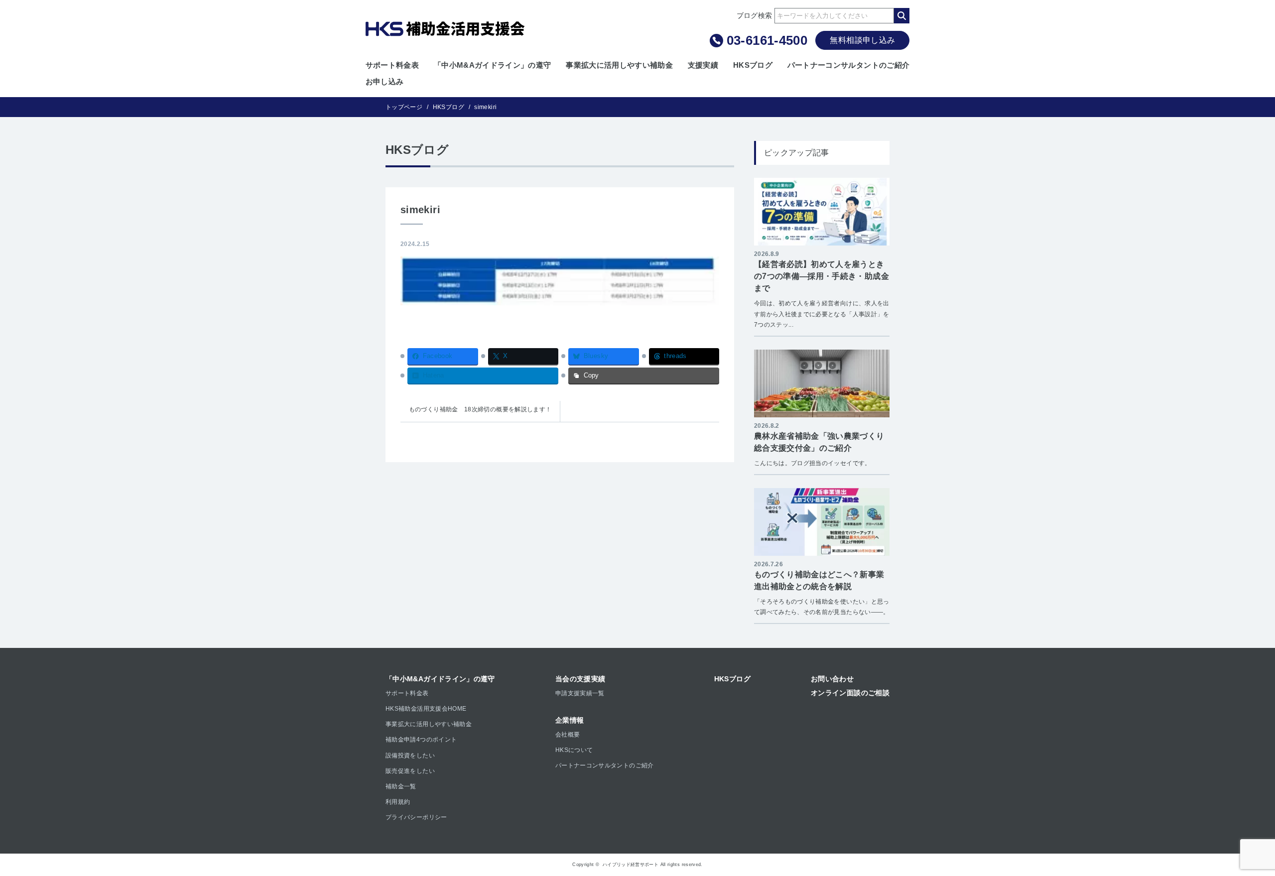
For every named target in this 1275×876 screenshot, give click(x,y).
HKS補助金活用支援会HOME (425, 708)
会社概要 (567, 734)
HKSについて (574, 750)
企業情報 (569, 720)
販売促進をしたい (410, 770)
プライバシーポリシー (416, 817)
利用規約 (397, 801)
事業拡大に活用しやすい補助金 (619, 65)
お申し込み (385, 81)
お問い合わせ (832, 679)
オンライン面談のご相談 (850, 693)
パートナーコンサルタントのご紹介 (848, 65)
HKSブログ (752, 65)
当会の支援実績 (580, 679)
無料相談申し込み (862, 40)
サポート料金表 (392, 65)
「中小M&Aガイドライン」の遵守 (492, 65)
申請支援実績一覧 (580, 693)
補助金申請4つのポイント (421, 739)
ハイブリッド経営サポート (630, 864)
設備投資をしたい (410, 755)
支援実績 (703, 65)
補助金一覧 (400, 786)
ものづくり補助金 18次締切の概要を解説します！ (480, 409)
